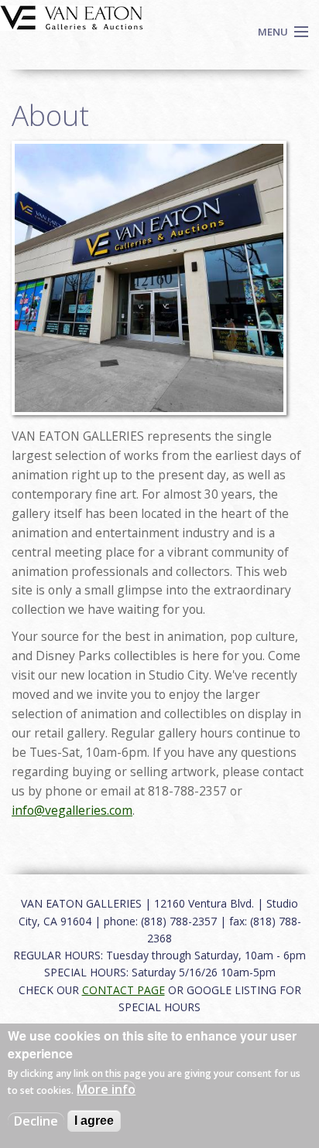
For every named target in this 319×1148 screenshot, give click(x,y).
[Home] (71, 16)
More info (106, 1089)
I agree (94, 1120)
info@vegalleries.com (72, 810)
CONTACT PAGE (123, 990)
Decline (36, 1120)
